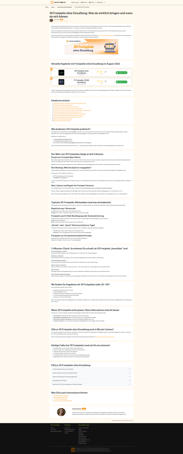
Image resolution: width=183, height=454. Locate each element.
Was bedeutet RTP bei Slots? (60, 380)
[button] (80, 2)
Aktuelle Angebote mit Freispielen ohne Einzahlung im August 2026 (69, 103)
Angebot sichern (122, 72)
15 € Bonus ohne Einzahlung (60, 399)
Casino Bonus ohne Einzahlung (64, 7)
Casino (52, 7)
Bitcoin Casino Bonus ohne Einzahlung (104, 336)
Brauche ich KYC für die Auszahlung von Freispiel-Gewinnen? (67, 384)
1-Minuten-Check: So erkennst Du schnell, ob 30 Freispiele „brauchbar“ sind (71, 110)
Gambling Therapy (82, 443)
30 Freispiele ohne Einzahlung (60, 397)
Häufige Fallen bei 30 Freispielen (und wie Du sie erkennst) (67, 117)
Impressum (67, 427)
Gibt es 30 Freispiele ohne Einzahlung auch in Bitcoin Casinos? (68, 115)
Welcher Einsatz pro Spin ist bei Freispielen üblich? (65, 373)
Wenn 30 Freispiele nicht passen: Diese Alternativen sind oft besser (69, 113)
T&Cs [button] (101, 74)
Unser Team (53, 429)
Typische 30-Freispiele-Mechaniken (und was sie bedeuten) (67, 108)
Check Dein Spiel (82, 438)
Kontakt (66, 433)
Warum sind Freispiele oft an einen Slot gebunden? (65, 376)
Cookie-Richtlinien (69, 431)
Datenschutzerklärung (70, 429)
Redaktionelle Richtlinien (56, 431)
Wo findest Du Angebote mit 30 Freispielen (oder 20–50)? (67, 112)
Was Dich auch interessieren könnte (62, 120)
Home (46, 7)
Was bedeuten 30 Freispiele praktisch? (62, 105)
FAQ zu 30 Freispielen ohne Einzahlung (62, 118)
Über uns (53, 427)
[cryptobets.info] (58, 2)
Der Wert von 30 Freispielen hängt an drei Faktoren (65, 106)
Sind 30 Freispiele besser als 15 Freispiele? (63, 369)
